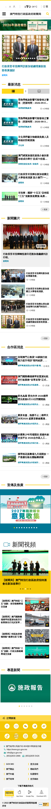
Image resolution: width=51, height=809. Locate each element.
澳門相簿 (10, 779)
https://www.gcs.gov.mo (17, 750)
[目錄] (3, 14)
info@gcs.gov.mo (14, 753)
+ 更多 (44, 209)
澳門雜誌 (10, 769)
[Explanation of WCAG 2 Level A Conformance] (44, 804)
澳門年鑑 (10, 774)
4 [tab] (22, 528)
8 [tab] (31, 528)
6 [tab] (27, 528)
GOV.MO (10, 764)
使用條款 (34, 779)
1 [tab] (14, 528)
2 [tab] (17, 528)
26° (34, 6)
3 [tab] (19, 528)
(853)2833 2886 (13, 756)
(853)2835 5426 (32, 756)
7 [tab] (29, 528)
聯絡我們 (34, 769)
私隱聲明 (34, 774)
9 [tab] (34, 528)
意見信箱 (34, 764)
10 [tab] (36, 528)
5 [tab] (24, 528)
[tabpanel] (25, 509)
